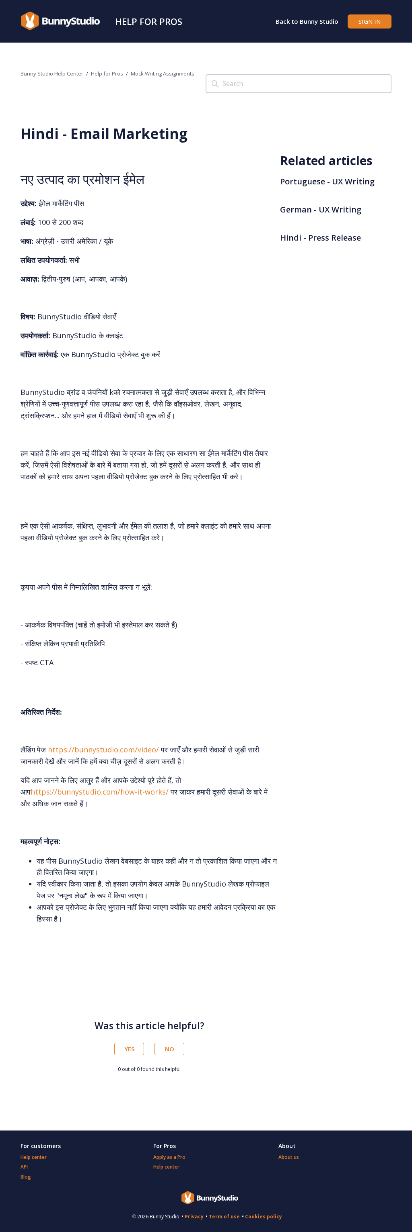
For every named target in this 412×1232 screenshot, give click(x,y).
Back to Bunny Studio (307, 21)
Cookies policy (263, 1216)
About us (288, 1157)
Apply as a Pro (169, 1157)
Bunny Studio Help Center (52, 73)
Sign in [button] (369, 21)
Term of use (224, 1216)
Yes (129, 1049)
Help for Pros (148, 21)
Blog (26, 1176)
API (24, 1166)
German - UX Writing (320, 209)
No (169, 1049)
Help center (34, 1157)
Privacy (194, 1216)
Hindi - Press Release (320, 237)
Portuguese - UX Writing (327, 181)
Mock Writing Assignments (162, 73)
